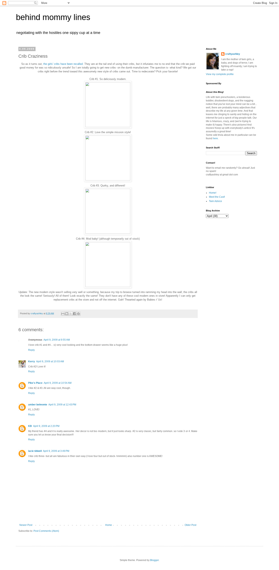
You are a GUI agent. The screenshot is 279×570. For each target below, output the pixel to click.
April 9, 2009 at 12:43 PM (62, 404)
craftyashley (232, 54)
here (215, 138)
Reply (31, 350)
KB (30, 426)
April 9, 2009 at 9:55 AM (57, 339)
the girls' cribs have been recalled (63, 63)
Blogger (154, 560)
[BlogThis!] (67, 314)
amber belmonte (37, 404)
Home (108, 525)
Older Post (190, 525)
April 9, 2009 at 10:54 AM (57, 382)
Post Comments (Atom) (46, 531)
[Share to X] (71, 314)
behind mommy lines (53, 17)
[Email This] (63, 314)
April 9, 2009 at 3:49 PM (56, 451)
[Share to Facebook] (75, 314)
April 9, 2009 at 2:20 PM (46, 426)
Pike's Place (35, 382)
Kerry (31, 361)
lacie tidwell (35, 451)
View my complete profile (220, 74)
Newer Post (25, 525)
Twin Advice (215, 201)
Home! (212, 192)
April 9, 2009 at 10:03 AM (50, 361)
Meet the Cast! (217, 196)
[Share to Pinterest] (78, 314)
